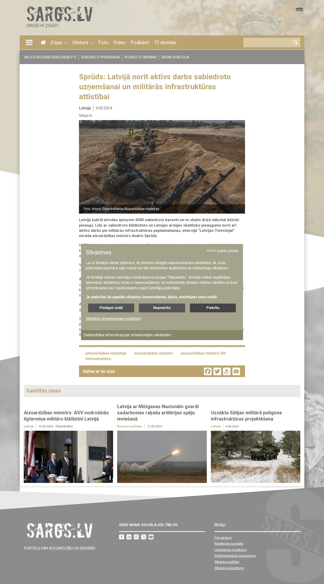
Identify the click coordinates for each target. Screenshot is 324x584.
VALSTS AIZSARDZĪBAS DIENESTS (50, 57)
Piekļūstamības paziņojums (235, 556)
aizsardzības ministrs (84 (203, 353)
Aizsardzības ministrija (106, 353)
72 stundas (165, 42)
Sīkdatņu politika (226, 562)
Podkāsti (139, 42)
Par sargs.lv (223, 538)
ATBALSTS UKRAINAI (141, 57)
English (222, 250)
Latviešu (232, 250)
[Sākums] (59, 28)
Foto (103, 42)
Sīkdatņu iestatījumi (229, 568)
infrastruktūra (99, 358)
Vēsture (80, 42)
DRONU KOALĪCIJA (175, 57)
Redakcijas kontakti (228, 544)
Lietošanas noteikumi (230, 550)
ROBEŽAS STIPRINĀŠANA (100, 57)
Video (119, 42)
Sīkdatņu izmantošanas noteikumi (113, 319)
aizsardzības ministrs (154, 353)
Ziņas (56, 42)
